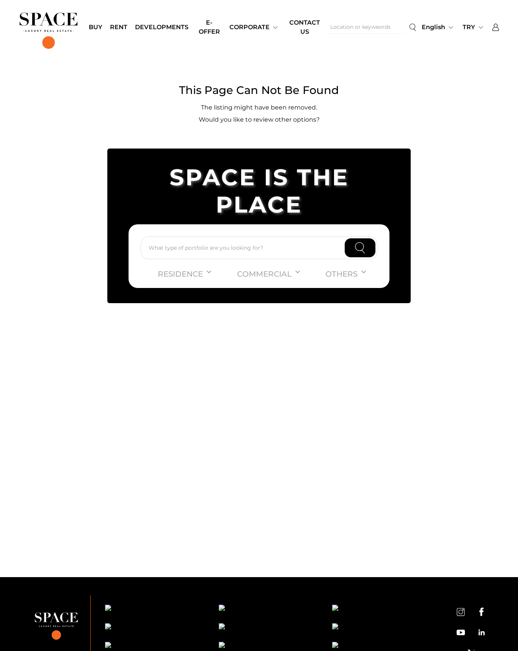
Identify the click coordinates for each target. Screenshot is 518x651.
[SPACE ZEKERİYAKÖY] (269, 627)
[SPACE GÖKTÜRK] (155, 627)
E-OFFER (209, 27)
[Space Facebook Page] (481, 611)
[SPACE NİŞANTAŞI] (269, 609)
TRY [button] (469, 27)
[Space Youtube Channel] (461, 632)
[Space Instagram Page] (461, 611)
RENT (118, 27)
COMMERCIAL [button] (264, 274)
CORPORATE (249, 27)
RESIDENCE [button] (180, 274)
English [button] (433, 27)
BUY (95, 27)
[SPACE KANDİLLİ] (382, 609)
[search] (413, 27)
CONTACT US (304, 27)
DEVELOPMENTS (161, 27)
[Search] (360, 247)
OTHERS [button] (341, 274)
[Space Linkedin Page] (481, 632)
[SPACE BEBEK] (155, 609)
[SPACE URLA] (382, 627)
